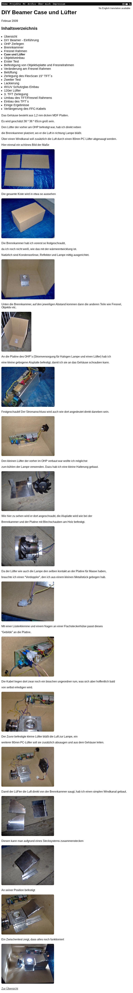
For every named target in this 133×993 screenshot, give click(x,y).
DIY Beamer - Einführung (21, 40)
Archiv (32, 4)
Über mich (44, 4)
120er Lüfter (12, 90)
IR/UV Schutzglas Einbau (21, 87)
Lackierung (11, 83)
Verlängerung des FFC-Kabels (25, 108)
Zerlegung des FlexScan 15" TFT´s (28, 76)
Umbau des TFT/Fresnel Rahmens (28, 98)
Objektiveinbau (14, 58)
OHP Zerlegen (14, 44)
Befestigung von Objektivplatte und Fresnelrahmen (39, 65)
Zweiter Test (12, 79)
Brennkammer (14, 47)
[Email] (123, 4)
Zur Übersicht (9, 988)
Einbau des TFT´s (16, 101)
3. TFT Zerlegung (16, 94)
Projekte (15, 4)
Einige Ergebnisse (16, 105)
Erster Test (11, 61)
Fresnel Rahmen (15, 51)
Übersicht (10, 36)
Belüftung (10, 72)
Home (5, 4)
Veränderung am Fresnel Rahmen (27, 68)
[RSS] (129, 4)
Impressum (59, 4)
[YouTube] (126, 4)
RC (24, 4)
